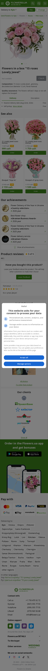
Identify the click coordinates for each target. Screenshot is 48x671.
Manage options (24, 364)
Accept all (24, 357)
